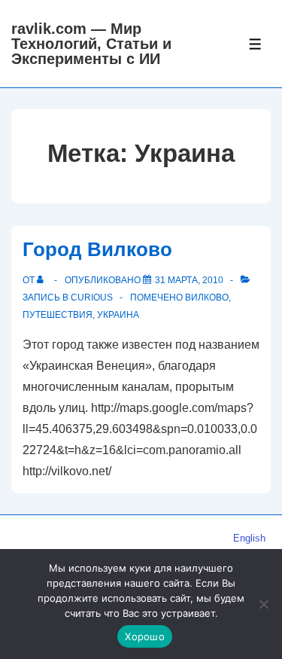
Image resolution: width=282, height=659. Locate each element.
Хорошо (145, 636)
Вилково (207, 297)
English (249, 538)
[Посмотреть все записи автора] (43, 280)
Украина (118, 315)
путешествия (57, 315)
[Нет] (263, 604)
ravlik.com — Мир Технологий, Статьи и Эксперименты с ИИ (91, 43)
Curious (92, 297)
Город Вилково (97, 249)
